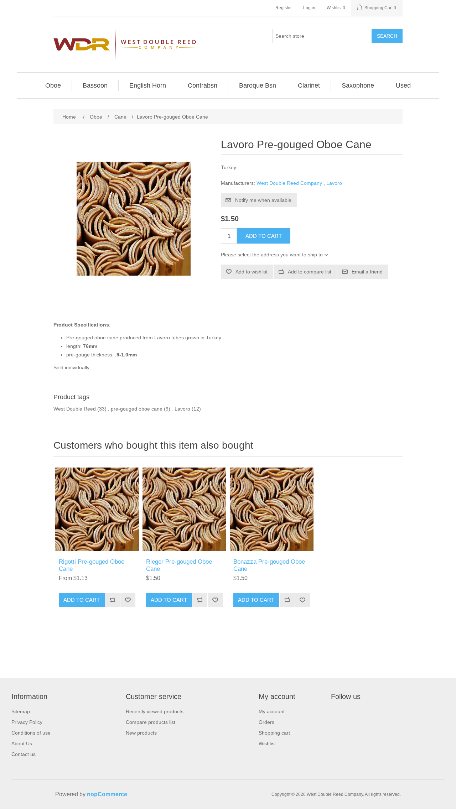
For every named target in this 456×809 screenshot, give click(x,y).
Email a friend (367, 272)
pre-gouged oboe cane (136, 409)
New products (141, 733)
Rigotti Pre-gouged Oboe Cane (91, 565)
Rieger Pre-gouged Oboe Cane (179, 565)
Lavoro (334, 183)
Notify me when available (263, 200)
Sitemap (20, 711)
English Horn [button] (147, 85)
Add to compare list (309, 272)
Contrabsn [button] (202, 85)
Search (387, 36)
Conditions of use (31, 733)
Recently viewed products (154, 711)
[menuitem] (53, 85)
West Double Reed (74, 409)
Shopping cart (274, 733)
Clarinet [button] (309, 85)
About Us (21, 743)
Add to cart (263, 236)
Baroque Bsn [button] (257, 85)
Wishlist (267, 743)
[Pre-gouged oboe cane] (97, 509)
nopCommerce (107, 794)
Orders (266, 722)
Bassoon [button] (95, 85)
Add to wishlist (251, 272)
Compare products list (150, 722)
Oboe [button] (53, 85)
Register (283, 7)
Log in (309, 7)
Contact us (23, 754)
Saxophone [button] (358, 85)
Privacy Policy (26, 722)
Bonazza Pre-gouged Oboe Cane (269, 565)
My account (272, 711)
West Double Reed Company (289, 183)
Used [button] (403, 85)
